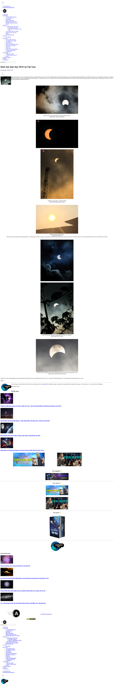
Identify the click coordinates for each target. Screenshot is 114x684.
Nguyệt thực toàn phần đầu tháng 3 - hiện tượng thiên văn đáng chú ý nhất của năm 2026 (25, 420)
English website (7, 57)
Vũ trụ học (8, 48)
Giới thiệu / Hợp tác (13, 27)
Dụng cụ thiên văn (11, 50)
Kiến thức (5, 38)
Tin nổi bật (8, 37)
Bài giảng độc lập (10, 34)
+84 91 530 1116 (6, 6)
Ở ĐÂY (45, 384)
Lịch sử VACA (9, 18)
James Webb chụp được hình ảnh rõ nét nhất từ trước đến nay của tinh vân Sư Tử (23, 590)
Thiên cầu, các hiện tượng (12, 44)
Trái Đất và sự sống (11, 40)
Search (2, 62)
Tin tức (4, 36)
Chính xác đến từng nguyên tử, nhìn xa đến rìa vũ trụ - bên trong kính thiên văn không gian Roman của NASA (31, 406)
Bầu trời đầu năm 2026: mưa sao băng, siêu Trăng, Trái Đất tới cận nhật (20, 435)
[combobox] (9, 62)
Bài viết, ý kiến (10, 53)
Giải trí (7, 56)
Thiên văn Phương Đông (12, 49)
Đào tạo (5, 25)
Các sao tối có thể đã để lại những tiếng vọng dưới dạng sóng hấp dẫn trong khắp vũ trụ (25, 578)
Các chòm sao (9, 43)
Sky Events (5, 59)
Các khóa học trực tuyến (12, 31)
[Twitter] (3, 2)
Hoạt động (8, 19)
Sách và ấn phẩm (10, 20)
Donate (5, 58)
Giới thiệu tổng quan (11, 17)
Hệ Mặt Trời (8, 42)
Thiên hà (8, 46)
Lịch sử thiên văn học (11, 39)
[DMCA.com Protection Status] (31, 619)
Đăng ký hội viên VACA (11, 21)
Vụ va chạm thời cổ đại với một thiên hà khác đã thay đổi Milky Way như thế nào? (23, 603)
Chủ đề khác (9, 51)
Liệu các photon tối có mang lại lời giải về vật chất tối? (15, 565)
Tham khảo (5, 52)
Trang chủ (5, 14)
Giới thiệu (5, 15)
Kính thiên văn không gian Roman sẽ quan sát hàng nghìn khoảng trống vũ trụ (22, 450)
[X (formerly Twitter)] (3, 74)
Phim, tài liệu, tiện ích (12, 55)
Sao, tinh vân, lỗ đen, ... (11, 45)
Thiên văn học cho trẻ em (13, 26)
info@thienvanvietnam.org (8, 7)
